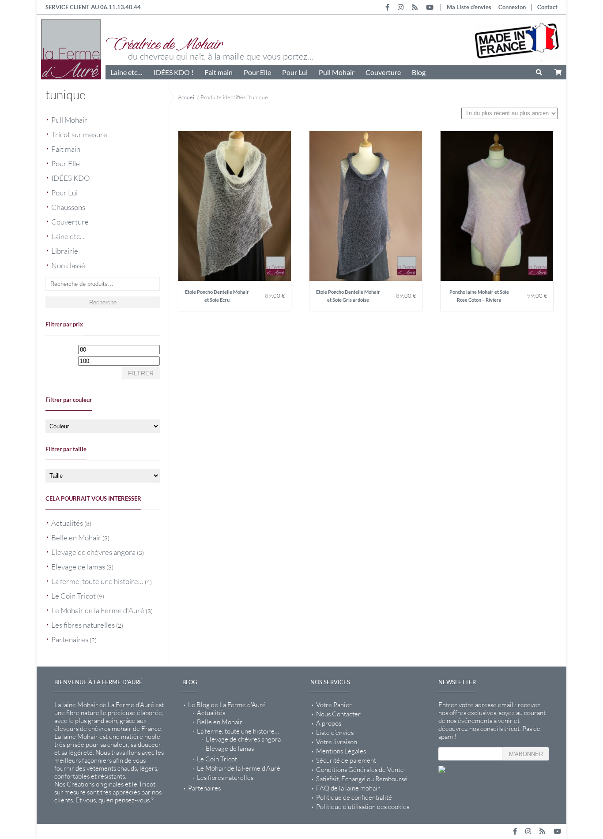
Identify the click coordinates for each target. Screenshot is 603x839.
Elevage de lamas (78, 566)
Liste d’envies (335, 733)
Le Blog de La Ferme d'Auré (227, 705)
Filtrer (141, 373)
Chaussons (68, 207)
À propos (328, 723)
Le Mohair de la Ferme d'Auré (97, 610)
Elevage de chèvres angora (93, 552)
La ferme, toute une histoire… (97, 581)
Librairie (64, 250)
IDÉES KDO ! (173, 72)
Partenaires (69, 639)
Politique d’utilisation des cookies (362, 807)
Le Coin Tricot (73, 595)
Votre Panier (334, 705)
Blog (419, 72)
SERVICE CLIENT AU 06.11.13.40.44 (93, 7)
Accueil (187, 97)
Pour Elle (257, 72)
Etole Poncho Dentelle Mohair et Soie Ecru (217, 296)
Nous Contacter (338, 714)
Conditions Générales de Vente (360, 770)
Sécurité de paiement (346, 760)
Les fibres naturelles (83, 624)
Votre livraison (336, 742)
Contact (547, 7)
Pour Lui (295, 72)
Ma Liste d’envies (469, 7)
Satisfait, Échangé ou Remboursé (361, 779)
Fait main (218, 72)
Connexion (512, 7)
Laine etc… (126, 72)
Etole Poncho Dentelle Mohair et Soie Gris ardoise (348, 296)
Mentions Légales (341, 751)
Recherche (103, 302)
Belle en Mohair (76, 537)
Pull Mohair (336, 72)
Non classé (68, 265)
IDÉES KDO (70, 178)
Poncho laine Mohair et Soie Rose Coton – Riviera (479, 296)
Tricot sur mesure (79, 134)
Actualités (67, 523)
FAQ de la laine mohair (348, 788)
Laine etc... (67, 236)
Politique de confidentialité (354, 798)
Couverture (383, 72)
